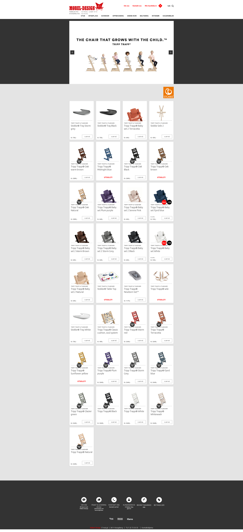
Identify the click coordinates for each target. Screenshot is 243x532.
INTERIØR (155, 16)
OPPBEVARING (118, 16)
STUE (83, 16)
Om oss (126, 6)
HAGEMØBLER (168, 16)
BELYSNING (144, 16)
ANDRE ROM (132, 16)
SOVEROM (105, 16)
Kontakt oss (137, 6)
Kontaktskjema (147, 528)
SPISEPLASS (93, 16)
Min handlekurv (151, 6)
